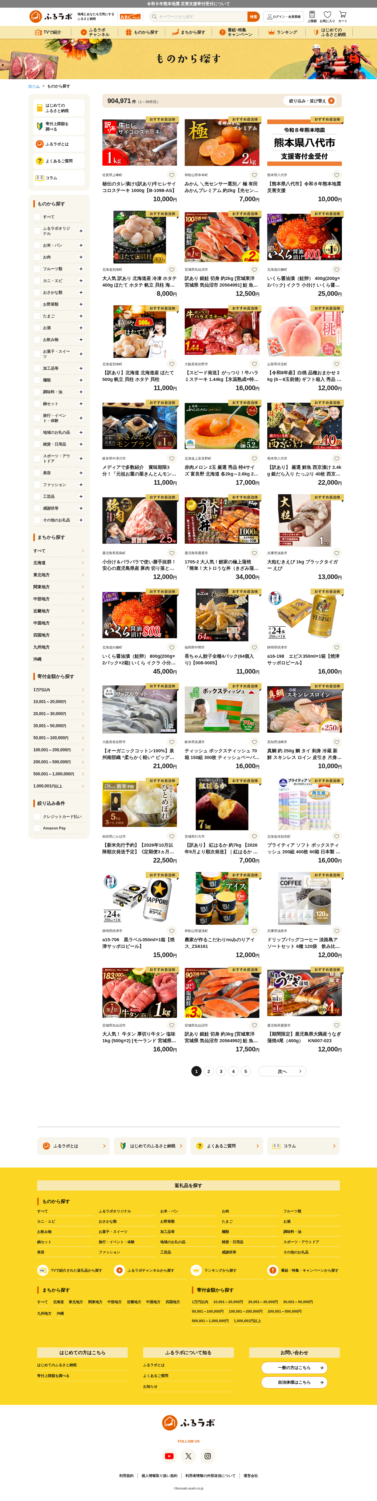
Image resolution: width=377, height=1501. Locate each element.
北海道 (39, 563)
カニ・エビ (46, 1221)
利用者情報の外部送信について (210, 1476)
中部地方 (41, 599)
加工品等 (167, 1232)
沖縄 (37, 659)
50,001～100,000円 (208, 1311)
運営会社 (251, 1476)
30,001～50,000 (49, 726)
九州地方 (41, 647)
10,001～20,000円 (228, 1302)
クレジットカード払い (62, 816)
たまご (227, 1221)
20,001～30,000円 (263, 1302)
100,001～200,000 (52, 750)
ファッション (109, 1252)
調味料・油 (292, 1232)
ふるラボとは (154, 1365)
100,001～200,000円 (246, 1311)
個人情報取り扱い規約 (159, 1476)
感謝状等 (229, 1252)
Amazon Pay (54, 828)
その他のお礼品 (296, 1252)
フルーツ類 (292, 1211)
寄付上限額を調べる (53, 1376)
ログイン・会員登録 (287, 16)
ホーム (34, 86)
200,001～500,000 (52, 762)
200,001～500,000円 (285, 1311)
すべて (49, 217)
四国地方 (41, 635)
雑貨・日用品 (232, 1242)
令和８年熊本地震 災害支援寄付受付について (188, 4)
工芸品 (165, 1252)
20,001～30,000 (49, 714)
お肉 (225, 1211)
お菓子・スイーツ (113, 1232)
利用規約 (126, 1476)
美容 (40, 1252)
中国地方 (41, 623)
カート (343, 21)
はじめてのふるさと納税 (57, 1365)
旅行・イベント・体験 (117, 1242)
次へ (282, 1071)
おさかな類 (108, 1221)
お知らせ (150, 1386)
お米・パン (169, 1211)
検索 (253, 17)
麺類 (225, 1232)
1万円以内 (200, 1302)
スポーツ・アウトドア (301, 1242)
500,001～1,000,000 (53, 774)
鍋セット (44, 1242)
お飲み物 (44, 1232)
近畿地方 (41, 611)
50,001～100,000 (50, 738)
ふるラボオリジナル (115, 1211)
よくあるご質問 (155, 1376)
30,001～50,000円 (298, 1302)
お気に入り (327, 21)
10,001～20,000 (49, 701)
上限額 (312, 21)
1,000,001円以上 (247, 1321)
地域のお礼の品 (172, 1242)
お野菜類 (167, 1221)
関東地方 (41, 587)
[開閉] (81, 231)
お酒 (287, 1221)
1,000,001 (47, 786)
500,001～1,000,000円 (210, 1321)
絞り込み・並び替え (307, 101)
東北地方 (41, 575)
